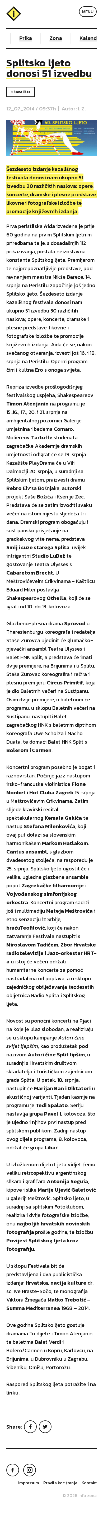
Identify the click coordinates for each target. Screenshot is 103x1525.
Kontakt (89, 1483)
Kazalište (22, 92)
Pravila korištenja (60, 1483)
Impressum (28, 1483)
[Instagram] (29, 1470)
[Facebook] (30, 1426)
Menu (87, 11)
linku (12, 1393)
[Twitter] (45, 1426)
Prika (22, 38)
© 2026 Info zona (80, 1495)
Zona (52, 38)
